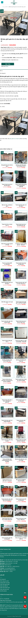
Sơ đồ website (3, 591)
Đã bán (7, 6)
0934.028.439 (9, 561)
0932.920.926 (9, 563)
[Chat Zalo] (25, 592)
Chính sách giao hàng (4, 584)
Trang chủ (4, 6)
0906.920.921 (7, 565)
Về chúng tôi (2, 73)
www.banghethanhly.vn (9, 568)
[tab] (14, 70)
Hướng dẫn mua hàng (5, 582)
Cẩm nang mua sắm (4, 581)
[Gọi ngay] (25, 597)
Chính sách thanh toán (5, 587)
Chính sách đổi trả (4, 586)
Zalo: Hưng (7, 64)
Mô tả (1, 70)
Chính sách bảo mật (4, 589)
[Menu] (2, 2)
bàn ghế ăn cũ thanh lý (15, 138)
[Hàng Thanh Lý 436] (14, 2)
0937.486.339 (8, 566)
